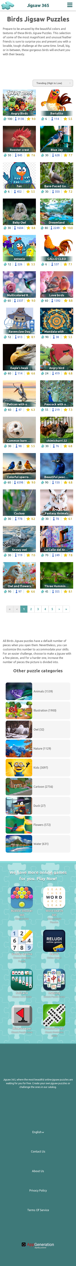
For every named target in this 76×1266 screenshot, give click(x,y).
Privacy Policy (38, 1190)
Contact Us (38, 1151)
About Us (38, 1171)
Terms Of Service (38, 1210)
